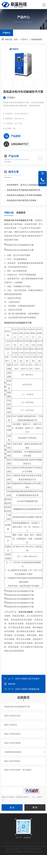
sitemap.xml (37, 852)
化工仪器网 (18, 852)
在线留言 (21, 212)
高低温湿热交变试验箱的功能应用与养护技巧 (25, 190)
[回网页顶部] (42, 173)
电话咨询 (42, 183)
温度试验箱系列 (37, 39)
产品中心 (6, 33)
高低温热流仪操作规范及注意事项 (21, 200)
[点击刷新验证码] (31, 791)
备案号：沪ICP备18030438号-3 (28, 849)
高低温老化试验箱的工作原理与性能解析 (24, 195)
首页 (15, 39)
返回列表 (11, 684)
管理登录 (27, 852)
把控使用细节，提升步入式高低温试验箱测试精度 (25, 185)
